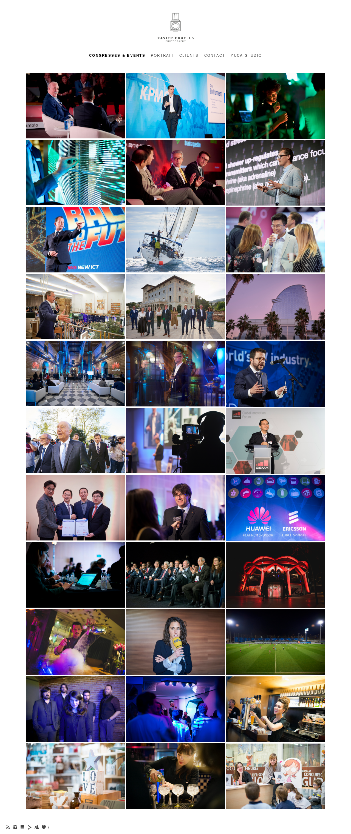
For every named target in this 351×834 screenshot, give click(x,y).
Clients (189, 55)
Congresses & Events (117, 55)
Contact (214, 55)
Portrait (162, 55)
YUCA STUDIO (246, 55)
